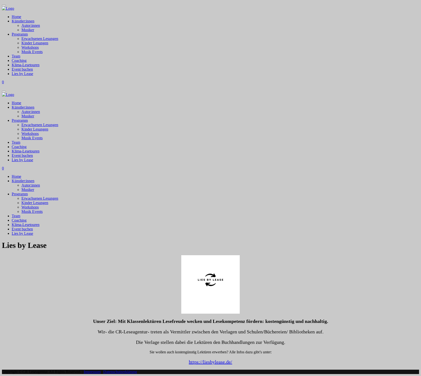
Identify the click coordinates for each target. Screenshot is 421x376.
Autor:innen (30, 25)
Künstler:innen (23, 21)
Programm (20, 34)
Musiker (27, 30)
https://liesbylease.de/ (210, 362)
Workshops (30, 47)
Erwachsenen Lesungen (39, 39)
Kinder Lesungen (34, 43)
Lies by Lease (22, 74)
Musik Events (32, 52)
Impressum (92, 372)
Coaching (19, 60)
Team (16, 56)
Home (16, 17)
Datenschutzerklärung (120, 372)
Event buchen (22, 69)
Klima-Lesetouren (25, 65)
